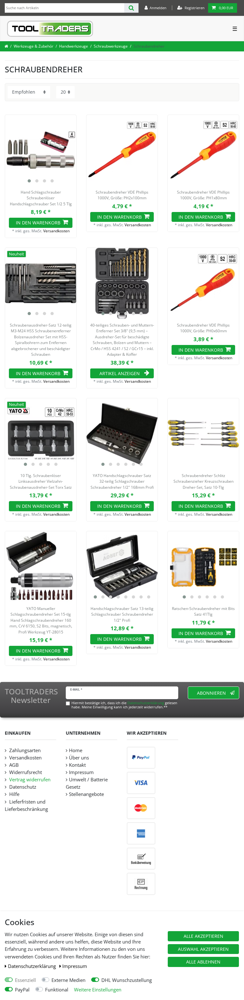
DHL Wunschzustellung (126, 980)
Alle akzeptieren (203, 936)
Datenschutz (22, 787)
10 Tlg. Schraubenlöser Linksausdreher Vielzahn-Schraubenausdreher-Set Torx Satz (41, 481)
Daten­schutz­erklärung (32, 966)
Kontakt (77, 765)
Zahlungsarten (24, 750)
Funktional (56, 989)
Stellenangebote (86, 794)
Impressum (74, 966)
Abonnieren (211, 693)
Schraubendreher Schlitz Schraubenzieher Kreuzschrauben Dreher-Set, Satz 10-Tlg (203, 481)
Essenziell (25, 980)
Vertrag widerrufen (29, 779)
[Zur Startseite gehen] (6, 46)
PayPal (22, 989)
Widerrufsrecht (25, 772)
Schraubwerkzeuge (111, 46)
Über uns (79, 757)
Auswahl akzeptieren (203, 949)
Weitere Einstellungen (97, 989)
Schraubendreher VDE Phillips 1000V (122, 195)
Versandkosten (56, 231)
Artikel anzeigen (119, 373)
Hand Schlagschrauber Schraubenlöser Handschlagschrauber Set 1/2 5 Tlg (41, 198)
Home (75, 750)
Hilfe (13, 794)
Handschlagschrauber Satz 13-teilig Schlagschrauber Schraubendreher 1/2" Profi (122, 614)
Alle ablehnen (203, 962)
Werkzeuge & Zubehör (33, 46)
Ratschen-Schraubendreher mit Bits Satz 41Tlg (203, 611)
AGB (13, 765)
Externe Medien (68, 980)
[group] (40, 150)
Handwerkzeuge (73, 46)
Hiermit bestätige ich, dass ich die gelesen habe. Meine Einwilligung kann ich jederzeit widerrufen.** (124, 705)
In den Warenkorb (38, 223)
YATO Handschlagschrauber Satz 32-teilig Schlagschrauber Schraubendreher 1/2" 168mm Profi (122, 481)
